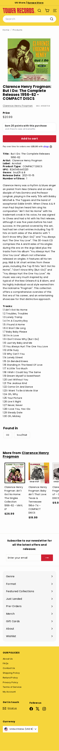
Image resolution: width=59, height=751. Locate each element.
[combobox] (29, 19)
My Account (9, 691)
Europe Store (35, 2)
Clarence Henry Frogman (18, 105)
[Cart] (47, 10)
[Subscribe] (47, 557)
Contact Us (9, 668)
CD (7, 435)
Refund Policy (10, 677)
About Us (8, 658)
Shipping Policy (11, 672)
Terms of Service (12, 687)
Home (6, 30)
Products (17, 30)
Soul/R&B (22, 435)
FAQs (5, 663)
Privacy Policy (10, 682)
